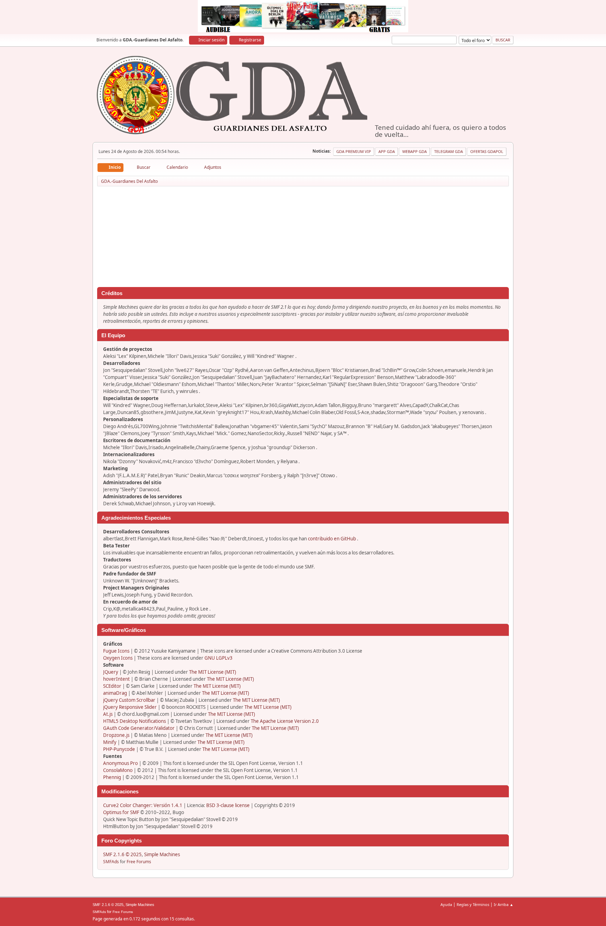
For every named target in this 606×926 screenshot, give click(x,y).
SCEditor (112, 686)
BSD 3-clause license (228, 805)
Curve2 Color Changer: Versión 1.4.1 (142, 805)
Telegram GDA (448, 151)
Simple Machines (162, 854)
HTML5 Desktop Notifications (134, 721)
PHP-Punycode (119, 749)
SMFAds (111, 862)
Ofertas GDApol (486, 151)
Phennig (112, 777)
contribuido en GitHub (332, 538)
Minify (109, 742)
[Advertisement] (303, 238)
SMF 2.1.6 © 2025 (122, 854)
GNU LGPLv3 (218, 658)
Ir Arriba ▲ (503, 904)
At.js (108, 714)
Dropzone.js (116, 735)
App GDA (386, 151)
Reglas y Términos (473, 904)
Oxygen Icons (118, 658)
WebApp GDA (414, 151)
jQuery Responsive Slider (130, 707)
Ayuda (446, 904)
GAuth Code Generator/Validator (139, 728)
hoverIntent (116, 679)
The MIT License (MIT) (212, 672)
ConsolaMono (118, 770)
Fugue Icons (116, 651)
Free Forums (139, 862)
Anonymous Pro (120, 763)
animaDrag (115, 693)
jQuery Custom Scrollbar (129, 700)
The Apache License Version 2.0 (285, 721)
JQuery (110, 672)
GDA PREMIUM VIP (353, 151)
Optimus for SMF (121, 812)
